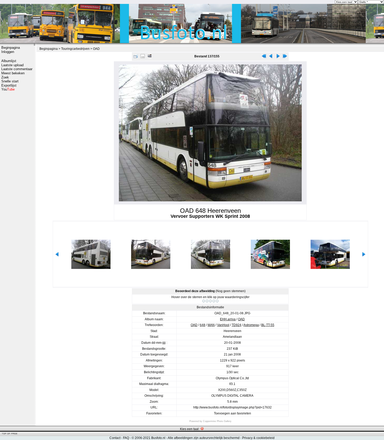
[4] (214, 301)
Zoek (5, 77)
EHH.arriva (228, 319)
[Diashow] (149, 57)
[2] (207, 301)
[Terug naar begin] (263, 57)
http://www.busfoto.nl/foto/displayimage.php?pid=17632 (232, 407)
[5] (217, 301)
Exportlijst (8, 85)
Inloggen (7, 52)
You (8, 89)
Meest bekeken (13, 73)
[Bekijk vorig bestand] (270, 57)
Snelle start (10, 81)
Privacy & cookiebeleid (258, 438)
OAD (96, 49)
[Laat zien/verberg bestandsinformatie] (142, 57)
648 (202, 325)
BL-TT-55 (267, 325)
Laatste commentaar (16, 69)
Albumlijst (8, 61)
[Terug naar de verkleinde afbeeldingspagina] (135, 57)
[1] (203, 301)
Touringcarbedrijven (75, 49)
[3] (210, 301)
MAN (211, 325)
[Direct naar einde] (285, 57)
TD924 (236, 325)
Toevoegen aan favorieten (232, 413)
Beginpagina (10, 48)
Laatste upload (12, 65)
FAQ (126, 438)
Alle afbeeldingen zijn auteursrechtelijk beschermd (204, 438)
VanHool (223, 325)
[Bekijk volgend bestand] (278, 57)
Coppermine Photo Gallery (217, 421)
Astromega (251, 325)
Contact (114, 438)
